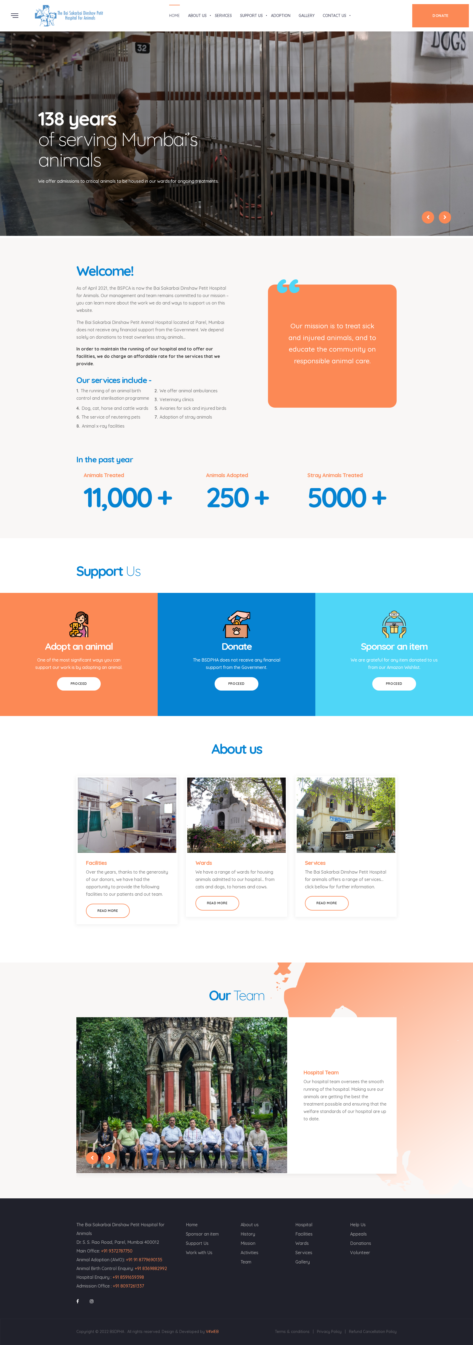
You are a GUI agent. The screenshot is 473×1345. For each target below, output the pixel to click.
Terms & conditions (292, 1331)
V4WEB (212, 1331)
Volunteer (360, 1252)
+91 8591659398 (128, 1277)
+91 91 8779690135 (144, 1259)
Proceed (79, 684)
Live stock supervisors (330, 1083)
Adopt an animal (79, 646)
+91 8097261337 (128, 1286)
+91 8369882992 (151, 1268)
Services (315, 862)
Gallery (302, 1262)
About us (250, 1224)
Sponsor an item (394, 646)
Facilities (96, 862)
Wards (203, 862)
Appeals (358, 1234)
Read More (107, 911)
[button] (428, 217)
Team (246, 1262)
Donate (236, 646)
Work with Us (199, 1252)
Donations (360, 1243)
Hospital (303, 1224)
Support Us (197, 1243)
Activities (249, 1252)
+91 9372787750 (116, 1251)
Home (192, 1224)
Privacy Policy (329, 1331)
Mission (248, 1243)
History (248, 1234)
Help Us (358, 1224)
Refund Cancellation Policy (373, 1331)
